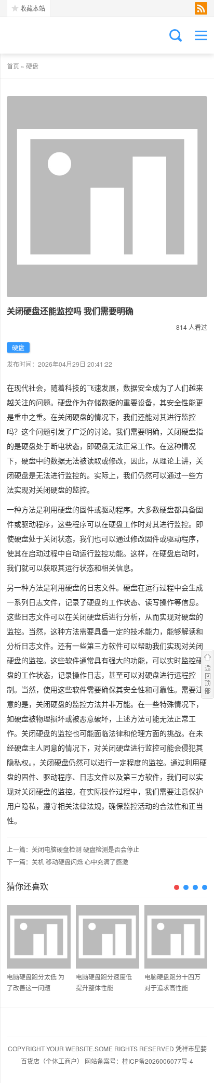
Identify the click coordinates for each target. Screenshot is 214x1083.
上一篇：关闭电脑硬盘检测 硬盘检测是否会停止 (73, 849)
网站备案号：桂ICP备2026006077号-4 (139, 1060)
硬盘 (32, 65)
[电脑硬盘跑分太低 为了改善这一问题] (38, 937)
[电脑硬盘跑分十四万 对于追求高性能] (176, 937)
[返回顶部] (207, 674)
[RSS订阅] (201, 8)
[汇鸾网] (59, 35)
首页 (13, 65)
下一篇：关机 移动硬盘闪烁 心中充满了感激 (67, 861)
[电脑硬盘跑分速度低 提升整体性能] (107, 937)
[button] (176, 887)
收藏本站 (32, 8)
